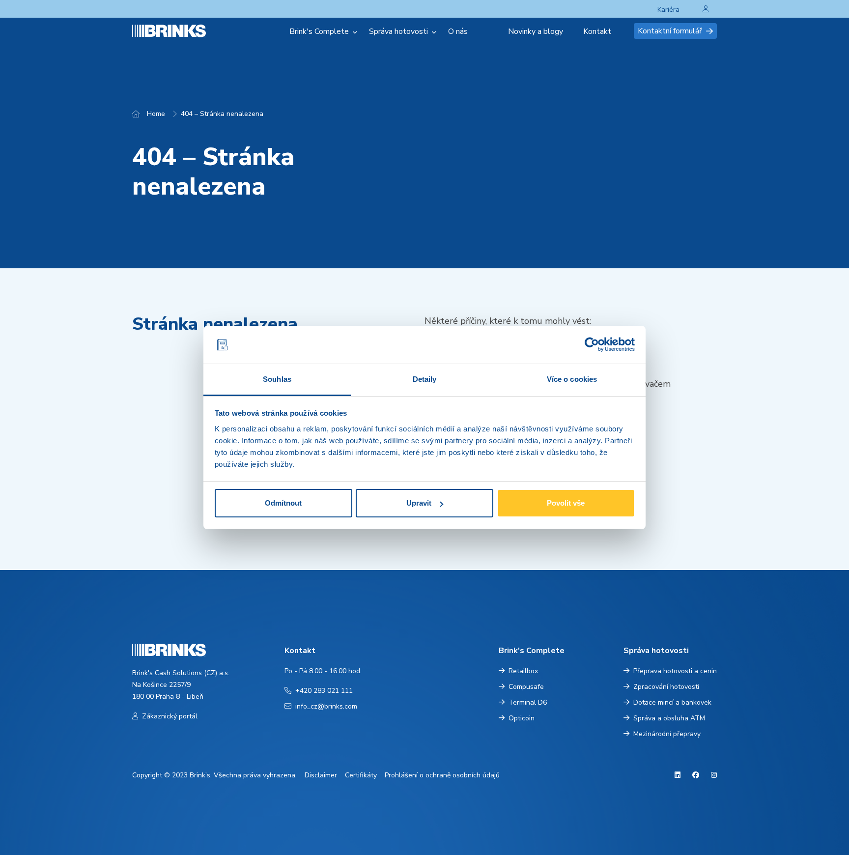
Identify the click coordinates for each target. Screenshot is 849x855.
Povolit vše (566, 503)
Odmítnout (283, 503)
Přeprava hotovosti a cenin (675, 671)
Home (156, 113)
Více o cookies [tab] (572, 379)
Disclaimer (321, 775)
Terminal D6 (528, 702)
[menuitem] (492, 31)
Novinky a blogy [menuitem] (535, 31)
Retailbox (523, 671)
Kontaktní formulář (670, 31)
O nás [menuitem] (458, 31)
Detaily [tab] (425, 379)
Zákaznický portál (170, 716)
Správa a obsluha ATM (669, 718)
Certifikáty (361, 775)
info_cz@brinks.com (326, 706)
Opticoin (522, 718)
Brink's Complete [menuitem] (319, 31)
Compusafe (526, 686)
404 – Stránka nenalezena (222, 113)
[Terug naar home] (180, 31)
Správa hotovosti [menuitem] (398, 31)
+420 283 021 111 (324, 690)
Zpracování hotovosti (666, 686)
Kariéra (668, 9)
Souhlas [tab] (277, 379)
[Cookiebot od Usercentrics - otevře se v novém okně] (592, 345)
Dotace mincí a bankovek (672, 702)
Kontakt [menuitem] (597, 31)
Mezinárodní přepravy (667, 734)
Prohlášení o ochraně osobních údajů (442, 775)
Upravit (418, 503)
